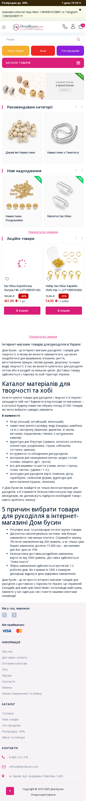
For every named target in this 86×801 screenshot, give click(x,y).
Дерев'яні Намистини (20, 152)
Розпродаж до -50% (15, 3)
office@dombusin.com (23, 767)
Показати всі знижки (43, 336)
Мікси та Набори (13, 737)
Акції (43, 51)
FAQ (5, 669)
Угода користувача (43, 794)
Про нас (7, 651)
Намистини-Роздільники (14, 218)
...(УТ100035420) (71, 290)
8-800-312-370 (18, 757)
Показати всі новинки (43, 232)
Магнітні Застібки (59, 216)
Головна (8, 713)
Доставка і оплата (14, 657)
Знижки (7, 687)
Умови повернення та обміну (22, 693)
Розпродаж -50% (13, 731)
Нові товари (15, 51)
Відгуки (7, 675)
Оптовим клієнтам (14, 663)
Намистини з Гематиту (63, 152)
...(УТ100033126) (29, 290)
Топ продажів (70, 51)
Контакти (8, 681)
